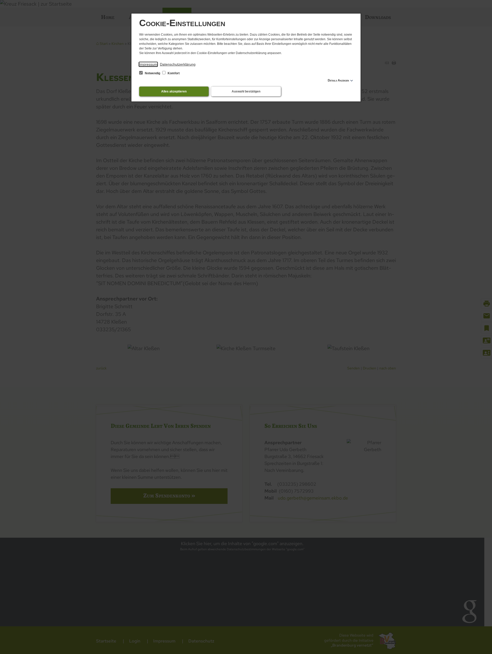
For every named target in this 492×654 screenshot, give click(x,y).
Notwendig (152, 73)
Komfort (173, 73)
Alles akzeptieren (174, 91)
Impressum (148, 64)
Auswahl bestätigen (246, 91)
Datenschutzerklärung (178, 64)
